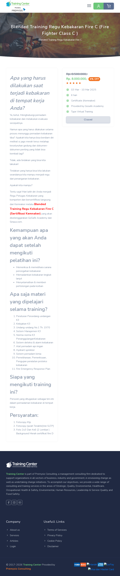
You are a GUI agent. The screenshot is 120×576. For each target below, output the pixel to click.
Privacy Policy (54, 535)
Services (14, 535)
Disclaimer (53, 546)
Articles (13, 541)
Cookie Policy (54, 541)
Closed (88, 119)
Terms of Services (57, 530)
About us (14, 530)
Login (12, 546)
